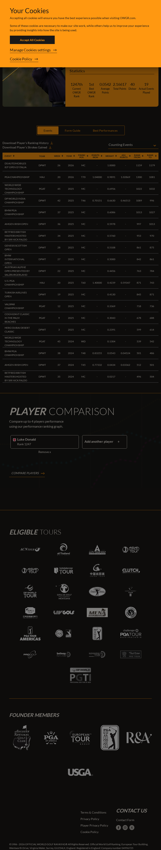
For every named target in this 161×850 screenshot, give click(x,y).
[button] (80, 50)
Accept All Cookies (32, 40)
